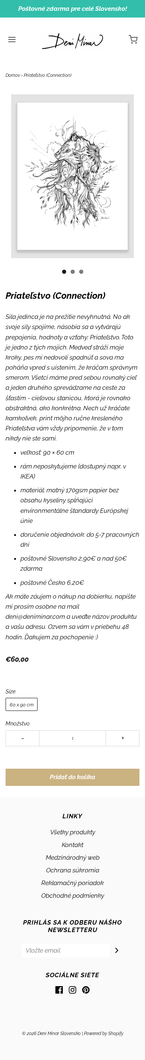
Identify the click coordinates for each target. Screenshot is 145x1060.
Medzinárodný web (73, 857)
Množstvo (18, 723)
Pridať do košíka (72, 777)
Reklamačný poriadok (72, 883)
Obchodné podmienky (72, 895)
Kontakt (72, 845)
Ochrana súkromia (72, 870)
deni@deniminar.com (35, 616)
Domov (13, 75)
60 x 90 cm (21, 705)
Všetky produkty (72, 832)
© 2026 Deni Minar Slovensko (51, 1033)
